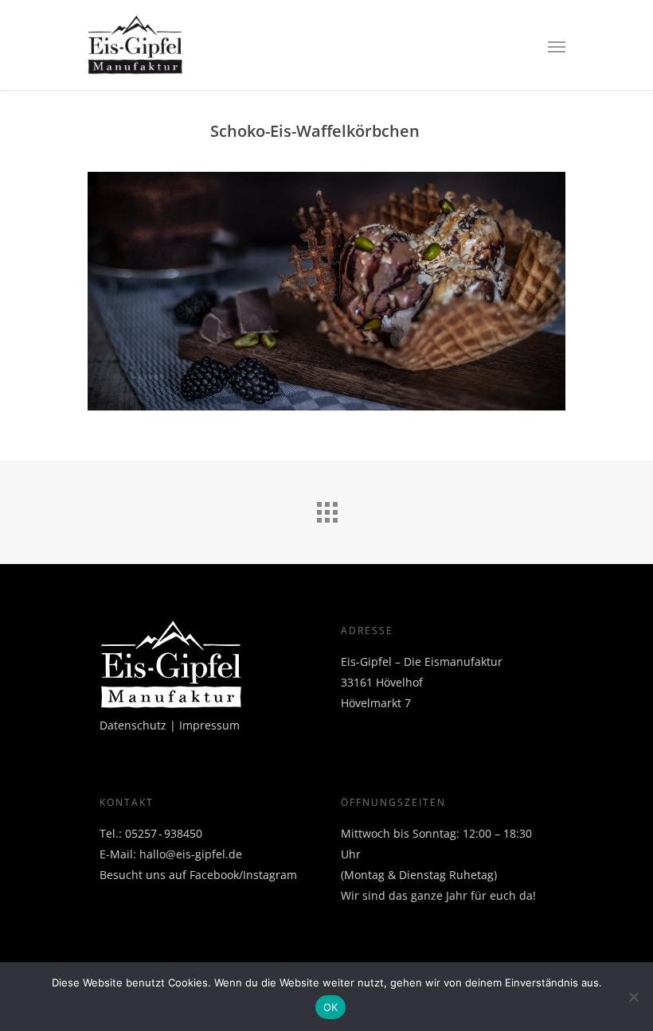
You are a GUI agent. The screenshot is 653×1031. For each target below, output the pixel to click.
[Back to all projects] (326, 508)
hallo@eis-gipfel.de (190, 854)
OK (330, 1007)
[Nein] (633, 997)
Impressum (209, 725)
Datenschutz (133, 725)
